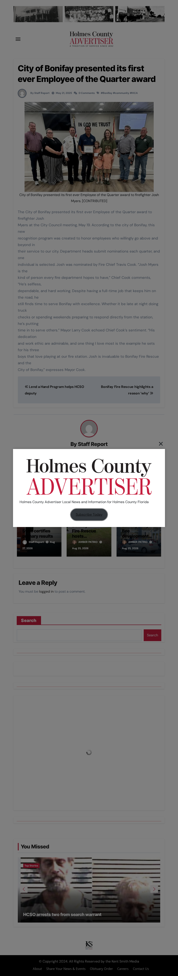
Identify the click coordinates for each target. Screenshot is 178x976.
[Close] (161, 444)
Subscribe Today (89, 514)
